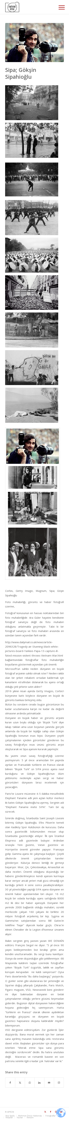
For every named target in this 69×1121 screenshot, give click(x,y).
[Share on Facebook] (10, 1083)
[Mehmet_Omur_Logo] (28, 7)
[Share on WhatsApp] (29, 1083)
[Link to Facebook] (50, 1111)
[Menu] (59, 7)
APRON (10, 1111)
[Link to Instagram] (59, 1083)
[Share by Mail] (49, 1083)
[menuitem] (59, 7)
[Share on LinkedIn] (39, 1083)
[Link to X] (45, 1111)
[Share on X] (20, 1083)
